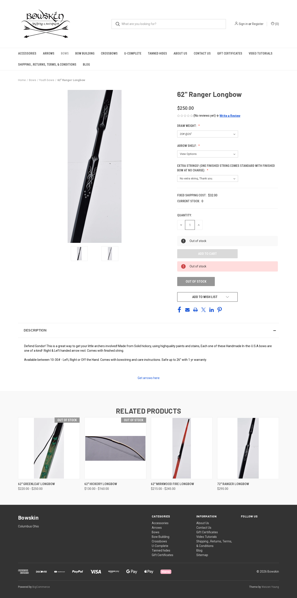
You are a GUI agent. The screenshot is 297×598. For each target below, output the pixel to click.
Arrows (48, 53)
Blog (86, 64)
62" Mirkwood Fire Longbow (172, 484)
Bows (65, 53)
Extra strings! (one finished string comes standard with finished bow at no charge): (226, 168)
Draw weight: (187, 126)
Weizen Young (270, 586)
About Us (180, 53)
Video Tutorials (260, 53)
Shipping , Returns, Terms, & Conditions (47, 64)
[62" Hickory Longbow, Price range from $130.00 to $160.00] (115, 448)
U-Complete (132, 53)
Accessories (27, 53)
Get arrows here (149, 378)
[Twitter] (203, 310)
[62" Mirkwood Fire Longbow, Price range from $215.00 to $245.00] (182, 448)
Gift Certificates (229, 53)
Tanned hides (157, 53)
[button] (228, 116)
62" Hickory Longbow (100, 484)
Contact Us (202, 53)
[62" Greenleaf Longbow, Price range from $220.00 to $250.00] (49, 448)
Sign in (243, 24)
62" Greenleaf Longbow (36, 484)
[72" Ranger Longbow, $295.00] (248, 448)
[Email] (187, 310)
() (276, 24)
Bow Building (84, 53)
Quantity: (184, 215)
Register (258, 24)
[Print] (195, 310)
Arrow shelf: (187, 145)
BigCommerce (41, 586)
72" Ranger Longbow (233, 484)
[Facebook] (179, 310)
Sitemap (202, 555)
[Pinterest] (219, 310)
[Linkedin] (211, 310)
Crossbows (109, 53)
